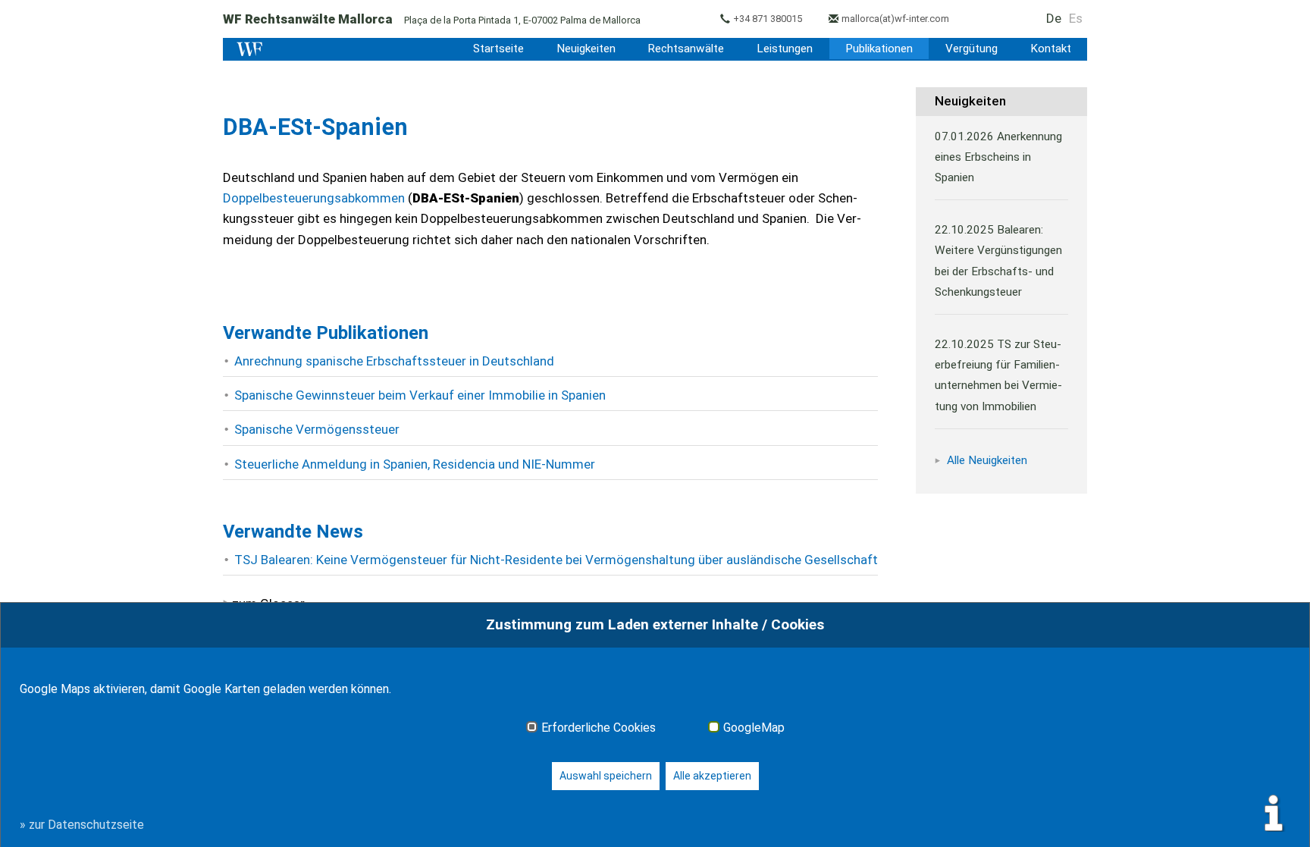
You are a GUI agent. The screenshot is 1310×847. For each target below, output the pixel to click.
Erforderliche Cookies (598, 728)
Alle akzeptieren (712, 776)
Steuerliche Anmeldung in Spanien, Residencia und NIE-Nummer (414, 464)
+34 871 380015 (767, 18)
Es (1076, 18)
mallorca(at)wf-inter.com (895, 18)
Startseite (498, 48)
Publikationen (879, 48)
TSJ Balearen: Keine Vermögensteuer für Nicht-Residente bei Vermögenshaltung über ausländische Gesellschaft (556, 559)
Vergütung (971, 48)
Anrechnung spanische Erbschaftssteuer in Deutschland (394, 361)
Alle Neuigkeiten (987, 460)
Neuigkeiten (586, 48)
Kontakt (1050, 48)
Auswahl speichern (605, 776)
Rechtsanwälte (685, 48)
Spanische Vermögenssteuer (317, 429)
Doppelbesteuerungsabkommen (314, 197)
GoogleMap (754, 728)
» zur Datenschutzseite (82, 824)
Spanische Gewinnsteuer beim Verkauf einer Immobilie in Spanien (420, 395)
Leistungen (785, 48)
